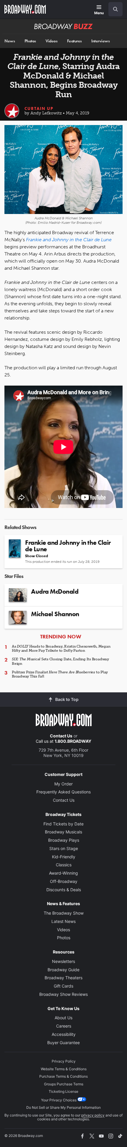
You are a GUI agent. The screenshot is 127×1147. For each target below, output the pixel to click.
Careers (63, 1025)
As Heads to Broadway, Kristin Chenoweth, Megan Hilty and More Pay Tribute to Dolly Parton (61, 648)
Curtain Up (39, 108)
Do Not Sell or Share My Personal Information (63, 1107)
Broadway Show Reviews (63, 994)
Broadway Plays (63, 840)
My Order (63, 783)
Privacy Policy (64, 1061)
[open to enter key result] (115, 9)
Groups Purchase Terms (63, 1084)
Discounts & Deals (63, 889)
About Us (63, 1017)
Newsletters (63, 961)
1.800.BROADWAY (73, 741)
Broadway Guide (63, 969)
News (9, 41)
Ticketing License (63, 1091)
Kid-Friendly (63, 856)
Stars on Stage (63, 848)
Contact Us (61, 735)
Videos (51, 41)
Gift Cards (63, 985)
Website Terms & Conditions (64, 1069)
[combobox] (113, 9)
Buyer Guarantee (63, 1042)
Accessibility (64, 1034)
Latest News (63, 921)
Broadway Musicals (63, 831)
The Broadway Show (64, 913)
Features (74, 41)
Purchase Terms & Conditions (63, 1076)
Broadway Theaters (63, 977)
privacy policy (93, 1115)
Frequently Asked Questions (63, 791)
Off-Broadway (63, 881)
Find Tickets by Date (63, 823)
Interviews (100, 41)
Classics (63, 864)
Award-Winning (63, 873)
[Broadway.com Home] (25, 9)
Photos (30, 41)
